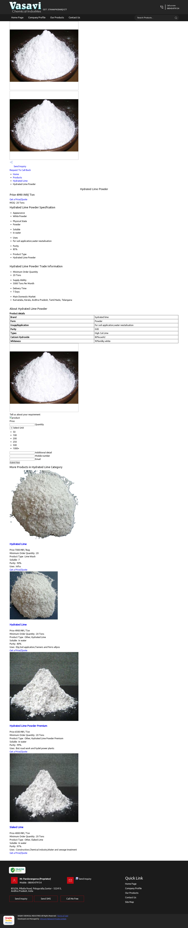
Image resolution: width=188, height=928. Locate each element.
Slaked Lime (16, 827)
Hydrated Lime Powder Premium (28, 725)
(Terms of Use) (62, 916)
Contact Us (74, 17)
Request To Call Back (20, 170)
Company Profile (37, 17)
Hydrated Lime (20, 181)
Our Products (57, 17)
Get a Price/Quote (18, 199)
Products (17, 177)
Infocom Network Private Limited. (53, 919)
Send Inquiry (19, 166)
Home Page (17, 17)
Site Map (129, 902)
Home (16, 174)
